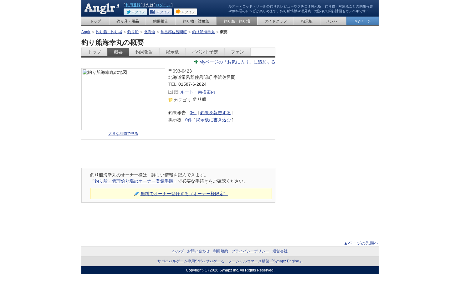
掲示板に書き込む (213, 119)
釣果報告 (160, 21)
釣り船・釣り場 (237, 21)
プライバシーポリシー (250, 251)
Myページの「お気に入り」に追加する (237, 61)
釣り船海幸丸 (203, 32)
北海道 (149, 32)
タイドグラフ (275, 21)
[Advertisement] (178, 153)
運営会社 (280, 251)
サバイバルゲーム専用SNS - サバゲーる (191, 261)
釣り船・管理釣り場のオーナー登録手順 (134, 181)
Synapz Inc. (229, 270)
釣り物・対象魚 (196, 21)
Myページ (363, 21)
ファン (237, 51)
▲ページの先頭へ (361, 243)
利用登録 (133, 5)
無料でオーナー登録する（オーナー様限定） (184, 193)
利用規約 (220, 251)
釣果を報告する (215, 112)
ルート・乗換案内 (197, 91)
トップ (95, 21)
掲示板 (307, 21)
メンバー (333, 21)
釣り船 (133, 32)
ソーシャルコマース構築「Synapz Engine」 (265, 261)
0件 (193, 112)
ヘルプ (178, 251)
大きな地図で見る (123, 133)
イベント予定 (205, 51)
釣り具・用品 (127, 21)
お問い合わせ (198, 251)
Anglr (85, 32)
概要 (118, 51)
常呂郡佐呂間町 (174, 32)
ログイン (163, 5)
